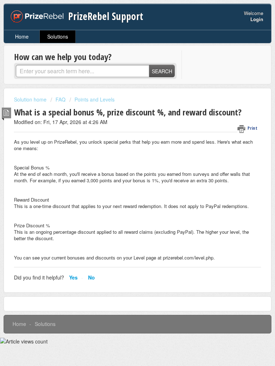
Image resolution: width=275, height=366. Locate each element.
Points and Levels (94, 99)
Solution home (31, 99)
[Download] (124, 177)
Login (256, 19)
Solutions (57, 36)
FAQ (61, 99)
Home (22, 36)
